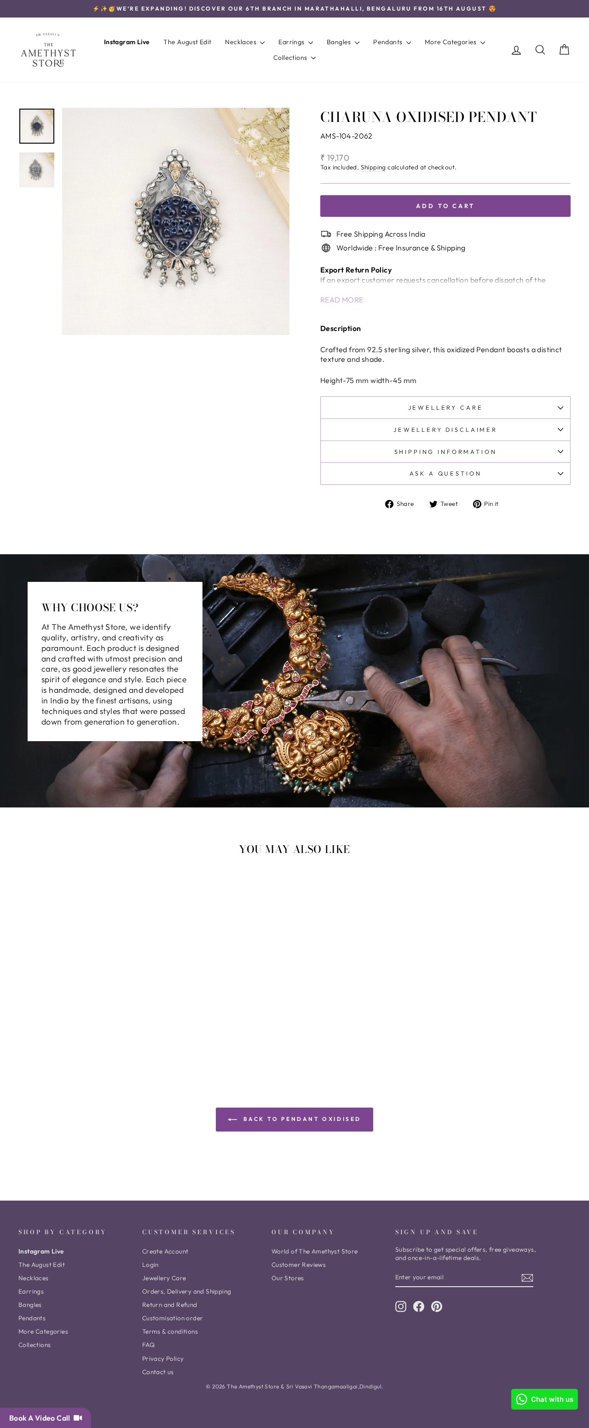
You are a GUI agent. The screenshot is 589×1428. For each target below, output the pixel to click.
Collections (291, 57)
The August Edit (187, 42)
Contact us (158, 1372)
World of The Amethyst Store (314, 1251)
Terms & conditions (170, 1331)
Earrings (292, 42)
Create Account (165, 1251)
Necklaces (241, 42)
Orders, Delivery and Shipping (186, 1291)
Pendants (388, 42)
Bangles (339, 42)
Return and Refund (169, 1304)
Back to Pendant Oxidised (301, 1118)
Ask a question (446, 473)
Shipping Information (445, 451)
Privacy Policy (163, 1358)
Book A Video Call (41, 1417)
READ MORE (342, 299)
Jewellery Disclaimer (445, 429)
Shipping (373, 167)
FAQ (148, 1345)
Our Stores (287, 1278)
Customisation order (172, 1318)
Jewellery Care (445, 407)
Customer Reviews (298, 1264)
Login (150, 1264)
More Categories (451, 42)
